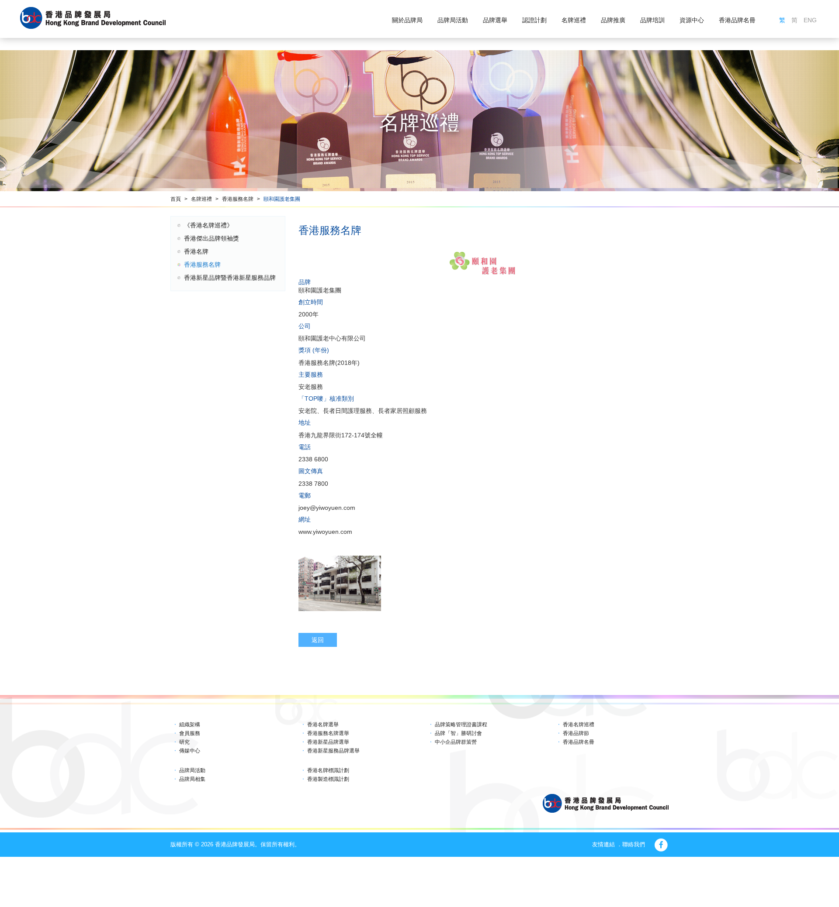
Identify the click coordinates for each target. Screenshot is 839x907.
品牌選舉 (495, 20)
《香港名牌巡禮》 (208, 225)
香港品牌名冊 (737, 20)
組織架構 (189, 724)
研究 (184, 742)
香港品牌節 (576, 733)
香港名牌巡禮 (578, 724)
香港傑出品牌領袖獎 (211, 238)
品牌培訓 (652, 20)
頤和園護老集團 (281, 199)
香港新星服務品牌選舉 (333, 751)
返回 (318, 639)
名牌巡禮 (574, 20)
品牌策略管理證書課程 (461, 724)
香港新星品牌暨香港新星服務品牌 (230, 277)
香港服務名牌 (237, 199)
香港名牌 (196, 251)
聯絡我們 (633, 844)
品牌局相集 (192, 779)
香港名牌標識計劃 (328, 770)
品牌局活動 (452, 20)
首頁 (175, 199)
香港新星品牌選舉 (328, 742)
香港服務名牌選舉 (328, 733)
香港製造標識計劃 (328, 779)
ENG (810, 20)
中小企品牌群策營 (456, 742)
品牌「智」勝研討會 (458, 733)
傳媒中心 (189, 751)
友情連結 (603, 844)
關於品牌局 (407, 20)
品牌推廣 (613, 20)
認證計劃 (534, 20)
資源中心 (692, 20)
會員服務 (189, 733)
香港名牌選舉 (323, 724)
